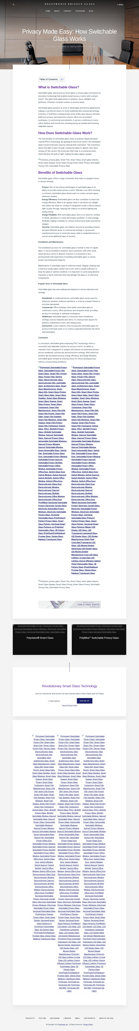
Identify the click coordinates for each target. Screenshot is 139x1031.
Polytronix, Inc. (63, 1024)
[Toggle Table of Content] (61, 79)
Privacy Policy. (88, 1024)
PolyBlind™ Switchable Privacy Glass (99, 637)
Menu (120, 4)
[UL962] (94, 991)
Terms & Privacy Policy (69, 705)
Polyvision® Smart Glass (40, 637)
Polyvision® (50, 46)
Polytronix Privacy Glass (70, 4)
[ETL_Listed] (69, 991)
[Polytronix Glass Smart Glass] (69, 608)
